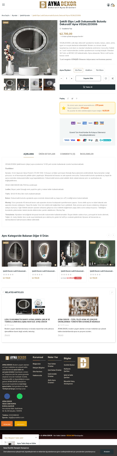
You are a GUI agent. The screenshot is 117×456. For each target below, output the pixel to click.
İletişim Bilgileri (39, 368)
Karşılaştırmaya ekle (112, 78)
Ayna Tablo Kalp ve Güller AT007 (26, 444)
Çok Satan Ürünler (55, 370)
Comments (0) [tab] (67, 154)
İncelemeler (86, 154)
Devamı (7, 335)
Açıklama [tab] (29, 154)
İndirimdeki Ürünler (52, 375)
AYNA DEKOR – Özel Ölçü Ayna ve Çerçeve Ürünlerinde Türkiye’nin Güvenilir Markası (79, 320)
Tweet (72, 98)
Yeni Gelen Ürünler (52, 365)
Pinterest (76, 98)
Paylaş (68, 98)
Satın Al (89, 87)
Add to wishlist (106, 78)
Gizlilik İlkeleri (69, 365)
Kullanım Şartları (67, 370)
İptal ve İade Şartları (68, 376)
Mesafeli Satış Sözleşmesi (69, 382)
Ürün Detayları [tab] (47, 154)
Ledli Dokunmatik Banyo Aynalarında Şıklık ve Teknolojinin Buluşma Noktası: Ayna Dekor (27, 320)
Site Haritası (37, 371)
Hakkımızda (37, 375)
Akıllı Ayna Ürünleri (52, 381)
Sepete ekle (88, 78)
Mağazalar (37, 364)
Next (52, 48)
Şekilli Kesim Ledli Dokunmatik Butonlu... (15, 271)
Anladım (107, 452)
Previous (7, 48)
